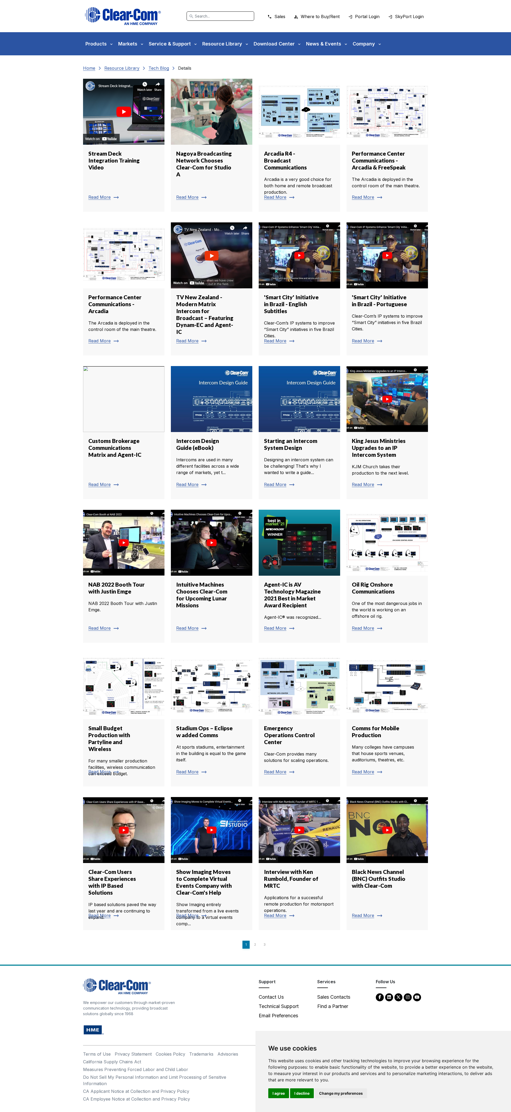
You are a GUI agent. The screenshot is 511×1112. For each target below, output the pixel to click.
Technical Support (279, 1006)
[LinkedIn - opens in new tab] (389, 997)
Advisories (227, 1054)
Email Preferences (278, 1015)
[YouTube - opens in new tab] (417, 997)
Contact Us (271, 997)
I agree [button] (279, 1093)
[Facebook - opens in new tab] (380, 997)
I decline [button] (302, 1093)
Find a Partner (332, 1006)
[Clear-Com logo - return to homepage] (123, 16)
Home (89, 68)
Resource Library (121, 68)
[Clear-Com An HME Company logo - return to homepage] (117, 986)
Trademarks (201, 1054)
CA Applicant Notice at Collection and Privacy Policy (136, 1091)
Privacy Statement (133, 1054)
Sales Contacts (333, 997)
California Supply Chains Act (112, 1061)
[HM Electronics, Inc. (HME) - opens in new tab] (93, 1029)
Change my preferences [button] (341, 1093)
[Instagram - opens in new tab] (408, 997)
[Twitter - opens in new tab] (398, 997)
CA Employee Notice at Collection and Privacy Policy (136, 1099)
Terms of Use (97, 1054)
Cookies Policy (170, 1054)
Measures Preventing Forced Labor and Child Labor (135, 1069)
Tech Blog (159, 68)
